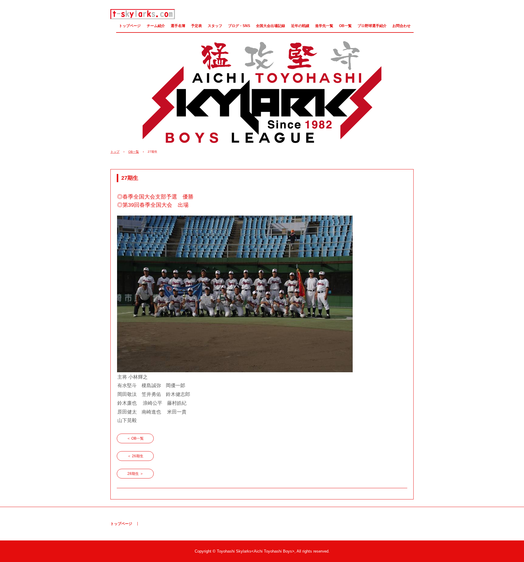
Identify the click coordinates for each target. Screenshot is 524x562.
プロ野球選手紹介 (372, 26)
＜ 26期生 (135, 456)
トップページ (130, 26)
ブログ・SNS (239, 26)
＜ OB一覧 (135, 438)
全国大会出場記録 (270, 26)
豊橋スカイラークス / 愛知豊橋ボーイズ (142, 14)
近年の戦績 (300, 26)
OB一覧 (345, 26)
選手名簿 (178, 26)
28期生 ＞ (135, 474)
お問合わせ (401, 26)
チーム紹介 (156, 26)
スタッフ (215, 26)
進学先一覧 (324, 26)
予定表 (196, 26)
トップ (114, 151)
